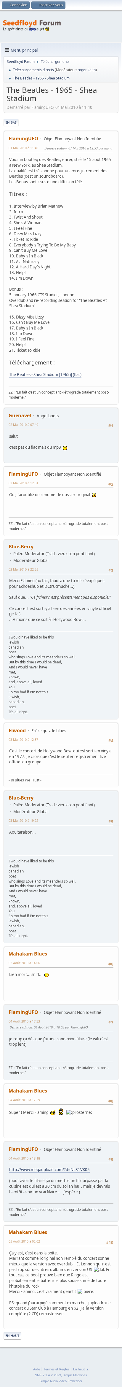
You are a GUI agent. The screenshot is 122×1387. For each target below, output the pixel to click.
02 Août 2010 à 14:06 (24, 963)
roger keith (87, 69)
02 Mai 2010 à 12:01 (23, 483)
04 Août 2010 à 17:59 (24, 1100)
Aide (36, 1369)
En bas (11, 122)
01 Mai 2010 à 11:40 (23, 148)
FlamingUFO (23, 138)
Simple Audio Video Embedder (61, 1381)
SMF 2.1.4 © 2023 (48, 1375)
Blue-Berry (21, 546)
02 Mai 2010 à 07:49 (23, 424)
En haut (12, 1335)
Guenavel (20, 415)
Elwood (17, 730)
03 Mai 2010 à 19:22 (23, 820)
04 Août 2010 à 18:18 (24, 1158)
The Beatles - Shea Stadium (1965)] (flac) (45, 374)
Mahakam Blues (28, 953)
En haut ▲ (81, 1369)
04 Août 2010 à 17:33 (24, 1021)
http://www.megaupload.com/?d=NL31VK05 (49, 1169)
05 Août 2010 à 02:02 (24, 1241)
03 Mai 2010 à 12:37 (23, 739)
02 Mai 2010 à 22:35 (23, 569)
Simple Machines (75, 1375)
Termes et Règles (56, 1369)
